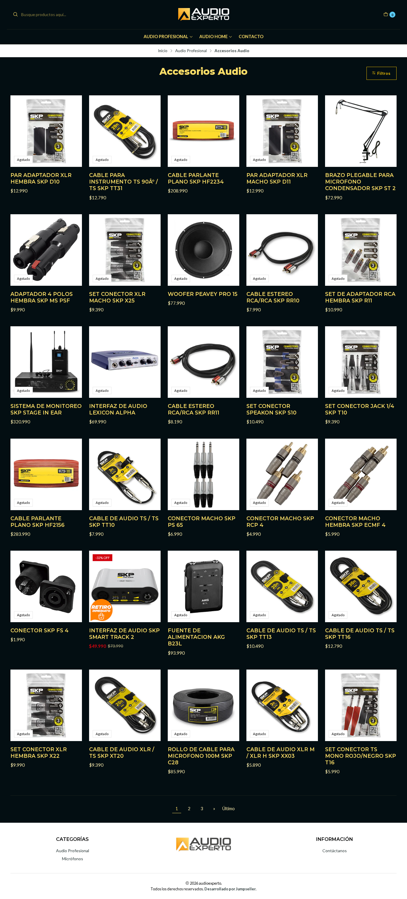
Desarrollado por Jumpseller (230, 888)
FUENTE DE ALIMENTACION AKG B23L (196, 637)
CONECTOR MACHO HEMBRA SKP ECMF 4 (355, 521)
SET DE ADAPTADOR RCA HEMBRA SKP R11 (360, 297)
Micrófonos (72, 858)
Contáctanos (334, 850)
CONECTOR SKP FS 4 (39, 630)
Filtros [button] (383, 73)
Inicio (162, 51)
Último (228, 808)
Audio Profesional (166, 36)
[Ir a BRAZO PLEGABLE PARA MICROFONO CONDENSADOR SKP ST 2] (361, 131)
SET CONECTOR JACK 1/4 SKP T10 (359, 409)
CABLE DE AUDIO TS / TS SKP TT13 (281, 633)
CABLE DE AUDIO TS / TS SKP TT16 (359, 633)
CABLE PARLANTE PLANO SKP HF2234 (196, 178)
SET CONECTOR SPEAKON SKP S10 (271, 409)
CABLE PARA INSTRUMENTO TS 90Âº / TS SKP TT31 (123, 181)
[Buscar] (15, 15)
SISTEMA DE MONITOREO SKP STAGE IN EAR (46, 409)
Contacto (251, 36)
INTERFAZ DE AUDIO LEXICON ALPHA (118, 409)
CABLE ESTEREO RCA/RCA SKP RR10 (272, 297)
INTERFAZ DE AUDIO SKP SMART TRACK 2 (124, 633)
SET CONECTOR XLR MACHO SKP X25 (117, 297)
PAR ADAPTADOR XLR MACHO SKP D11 (276, 178)
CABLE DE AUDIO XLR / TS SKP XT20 (121, 752)
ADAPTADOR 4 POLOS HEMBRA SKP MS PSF (41, 297)
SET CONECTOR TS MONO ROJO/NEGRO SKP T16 (360, 756)
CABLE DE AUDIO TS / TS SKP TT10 (124, 521)
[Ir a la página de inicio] (203, 14)
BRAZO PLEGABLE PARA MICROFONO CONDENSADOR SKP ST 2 (360, 181)
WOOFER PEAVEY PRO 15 (202, 294)
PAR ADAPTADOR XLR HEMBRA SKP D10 (41, 178)
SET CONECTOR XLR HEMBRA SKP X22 (38, 752)
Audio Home (213, 36)
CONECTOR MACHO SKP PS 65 (201, 521)
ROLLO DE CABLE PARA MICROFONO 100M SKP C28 (201, 756)
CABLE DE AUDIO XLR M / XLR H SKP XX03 (280, 752)
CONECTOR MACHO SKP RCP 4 (280, 521)
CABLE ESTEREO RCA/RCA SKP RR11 (193, 409)
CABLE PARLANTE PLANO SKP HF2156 (37, 521)
